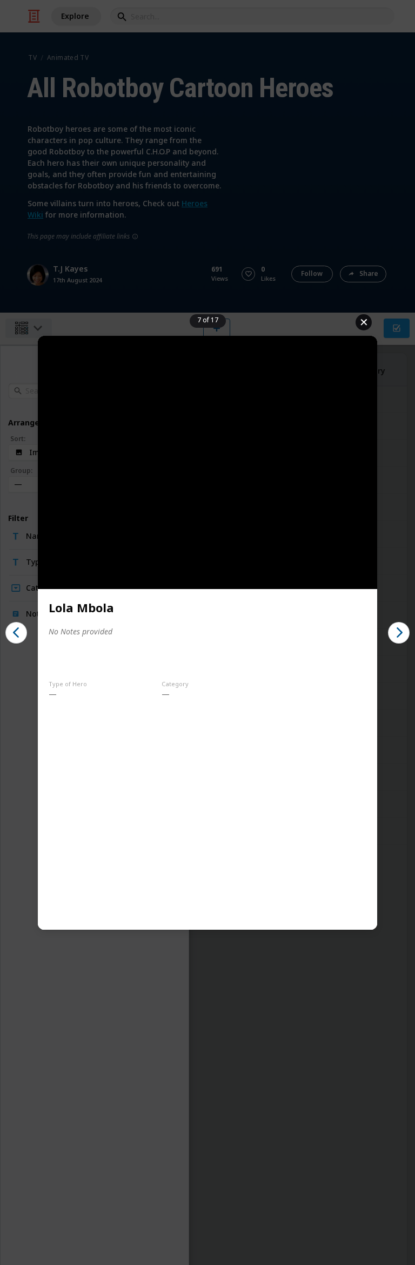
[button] (16, 633)
